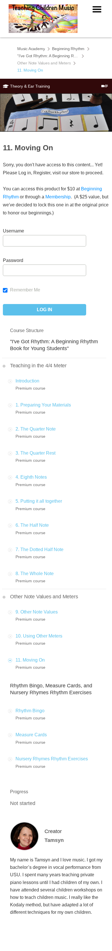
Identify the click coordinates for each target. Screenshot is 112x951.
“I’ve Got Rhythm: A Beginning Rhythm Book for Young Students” (48, 56)
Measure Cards (31, 734)
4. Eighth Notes (31, 477)
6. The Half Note (32, 525)
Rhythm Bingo (30, 710)
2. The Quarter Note (36, 429)
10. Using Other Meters (39, 636)
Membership (58, 196)
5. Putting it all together (39, 501)
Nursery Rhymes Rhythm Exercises (52, 758)
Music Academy (31, 48)
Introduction (27, 380)
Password (13, 260)
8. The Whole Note (35, 573)
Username (13, 230)
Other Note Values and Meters (44, 63)
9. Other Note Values (37, 611)
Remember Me (24, 289)
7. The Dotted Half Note (39, 549)
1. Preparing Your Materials (43, 405)
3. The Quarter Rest (35, 453)
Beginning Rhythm (68, 48)
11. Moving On (30, 660)
